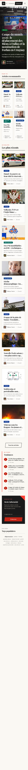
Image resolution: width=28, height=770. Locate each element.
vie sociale (21, 541)
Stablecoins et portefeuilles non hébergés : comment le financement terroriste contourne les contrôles (16, 466)
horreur (20, 536)
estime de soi (14, 543)
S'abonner (13, 519)
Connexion (11, 3)
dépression (9, 537)
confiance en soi (14, 541)
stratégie (8, 543)
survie (22, 544)
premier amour (7, 539)
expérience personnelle (8, 544)
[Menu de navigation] (24, 3)
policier (16, 536)
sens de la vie (7, 541)
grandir (22, 539)
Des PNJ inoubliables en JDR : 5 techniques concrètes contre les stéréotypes (16, 473)
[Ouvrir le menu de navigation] (6, 3)
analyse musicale (15, 539)
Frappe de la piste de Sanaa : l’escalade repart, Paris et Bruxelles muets (16, 488)
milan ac (19, 543)
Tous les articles (13, 445)
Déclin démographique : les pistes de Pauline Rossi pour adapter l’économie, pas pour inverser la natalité (16, 459)
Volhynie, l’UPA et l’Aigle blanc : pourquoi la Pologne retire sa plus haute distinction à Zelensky (16, 481)
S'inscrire (18, 3)
